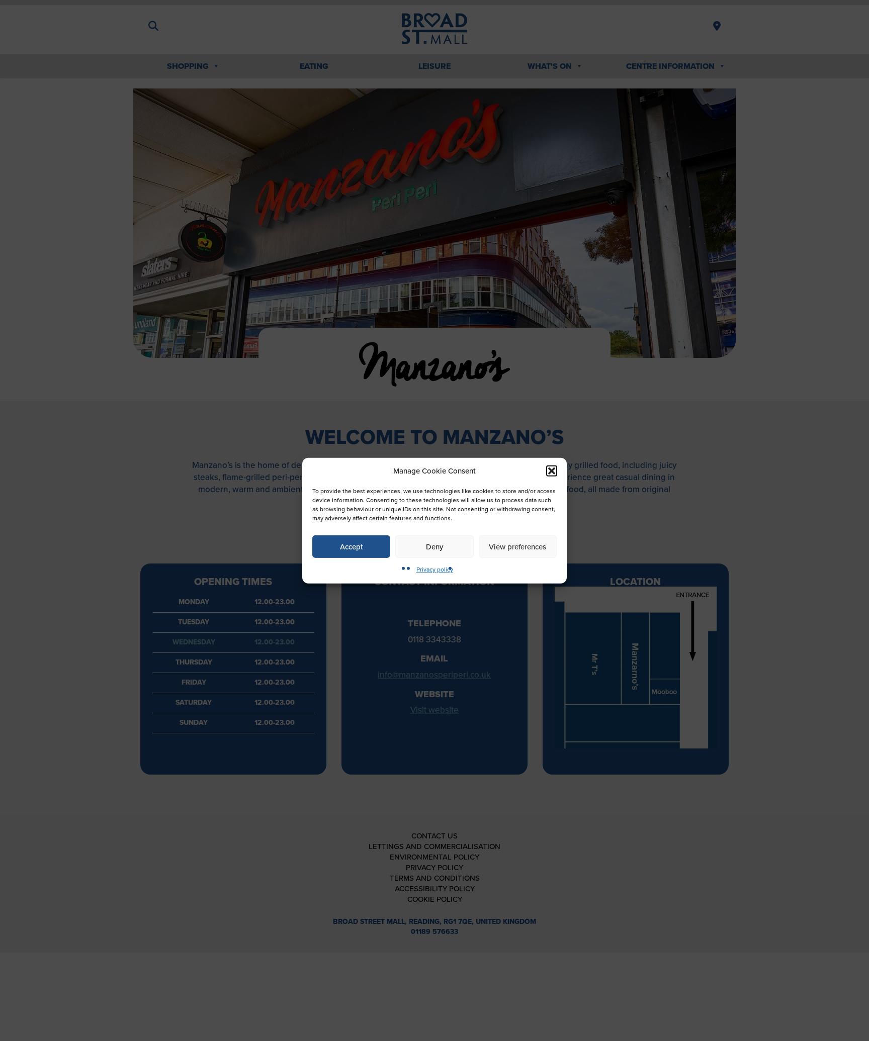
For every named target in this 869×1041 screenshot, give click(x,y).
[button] (552, 471)
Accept (351, 546)
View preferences (517, 546)
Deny (434, 546)
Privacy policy (434, 569)
